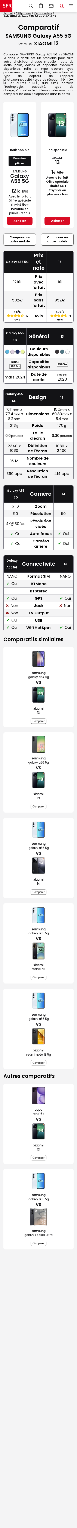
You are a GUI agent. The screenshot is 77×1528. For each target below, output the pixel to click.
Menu (71, 6)
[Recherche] (31, 6)
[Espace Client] (61, 6)
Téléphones (23, 13)
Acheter (19, 221)
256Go (14, 366)
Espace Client (61, 6)
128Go (15, 362)
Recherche (31, 6)
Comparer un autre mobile (19, 239)
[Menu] (72, 6)
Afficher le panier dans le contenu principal (41, 6)
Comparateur (43, 13)
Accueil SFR (6, 6)
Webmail (51, 6)
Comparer (38, 721)
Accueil (8, 13)
